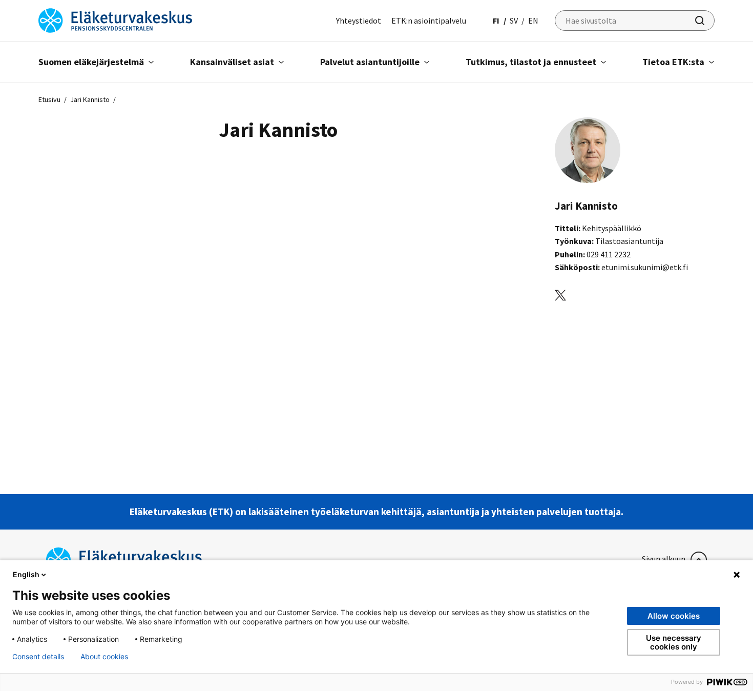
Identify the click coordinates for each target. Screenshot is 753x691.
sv (514, 20)
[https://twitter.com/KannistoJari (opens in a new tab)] (560, 294)
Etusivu (49, 99)
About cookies (104, 657)
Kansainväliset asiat (232, 62)
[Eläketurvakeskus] (115, 19)
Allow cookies (673, 616)
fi (496, 20)
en (533, 20)
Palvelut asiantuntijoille (370, 62)
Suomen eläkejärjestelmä (91, 62)
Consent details (38, 657)
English (26, 574)
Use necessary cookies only (673, 642)
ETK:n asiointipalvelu (428, 20)
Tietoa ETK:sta (673, 62)
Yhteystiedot (358, 20)
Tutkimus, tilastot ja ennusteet (531, 62)
